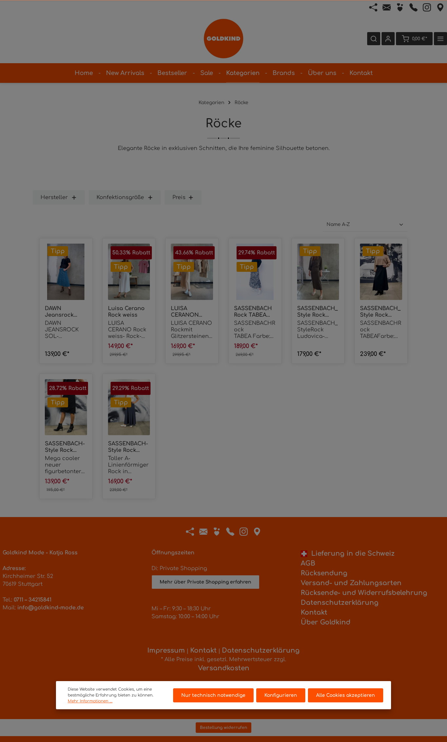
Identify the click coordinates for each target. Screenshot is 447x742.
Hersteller (54, 197)
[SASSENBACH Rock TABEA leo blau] (255, 272)
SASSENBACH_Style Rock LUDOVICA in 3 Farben (317, 312)
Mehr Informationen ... (90, 701)
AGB (308, 563)
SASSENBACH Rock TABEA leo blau (253, 312)
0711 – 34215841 (32, 600)
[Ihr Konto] (388, 38)
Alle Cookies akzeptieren (345, 695)
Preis (179, 197)
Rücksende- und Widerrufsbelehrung (364, 593)
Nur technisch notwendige (213, 695)
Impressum (166, 650)
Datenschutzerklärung (340, 602)
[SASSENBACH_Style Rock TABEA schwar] (381, 272)
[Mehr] (440, 38)
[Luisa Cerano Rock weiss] (129, 272)
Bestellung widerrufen (223, 727)
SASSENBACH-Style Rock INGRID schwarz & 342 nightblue (65, 447)
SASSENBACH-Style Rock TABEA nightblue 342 (128, 447)
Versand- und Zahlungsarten (351, 583)
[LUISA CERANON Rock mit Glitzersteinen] (192, 272)
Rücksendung (324, 573)
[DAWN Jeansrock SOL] (66, 272)
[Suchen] (373, 38)
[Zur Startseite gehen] (223, 38)
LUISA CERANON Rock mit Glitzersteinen (190, 312)
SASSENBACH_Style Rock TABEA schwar (380, 312)
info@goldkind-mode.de (50, 608)
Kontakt (314, 612)
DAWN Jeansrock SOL (59, 312)
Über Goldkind (325, 622)
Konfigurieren (280, 695)
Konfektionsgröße (120, 197)
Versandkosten (223, 668)
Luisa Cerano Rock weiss (126, 312)
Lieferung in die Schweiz (351, 553)
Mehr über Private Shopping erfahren (205, 582)
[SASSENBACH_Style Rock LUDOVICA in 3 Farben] (318, 272)
